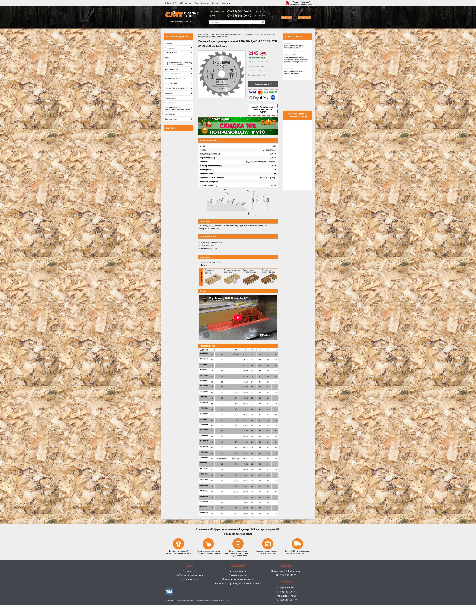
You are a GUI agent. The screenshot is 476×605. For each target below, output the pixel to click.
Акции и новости (293, 36)
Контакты (226, 3)
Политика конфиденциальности (238, 579)
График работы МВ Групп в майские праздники (294, 72)
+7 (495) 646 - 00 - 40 (286, 599)
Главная (201, 34)
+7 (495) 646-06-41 (239, 11)
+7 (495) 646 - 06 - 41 (286, 591)
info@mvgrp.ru (293, 571)
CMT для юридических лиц (189, 575)
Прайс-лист (287, 18)
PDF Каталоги (304, 18)
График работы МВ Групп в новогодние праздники (294, 46)
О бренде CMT (170, 3)
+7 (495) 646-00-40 (239, 15)
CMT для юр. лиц (185, 3)
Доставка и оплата (202, 3)
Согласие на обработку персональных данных (238, 583)
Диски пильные (212, 34)
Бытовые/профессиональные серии (232, 34)
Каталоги (215, 3)
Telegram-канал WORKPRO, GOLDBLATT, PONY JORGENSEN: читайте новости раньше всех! (296, 59)
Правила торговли (238, 575)
